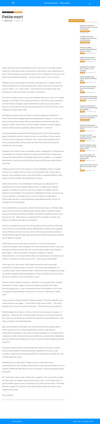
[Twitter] (29, 406)
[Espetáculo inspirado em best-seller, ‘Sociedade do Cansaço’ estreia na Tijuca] (73, 147)
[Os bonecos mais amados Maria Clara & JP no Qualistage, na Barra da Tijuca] (73, 118)
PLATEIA (82, 53)
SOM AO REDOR (11, 9)
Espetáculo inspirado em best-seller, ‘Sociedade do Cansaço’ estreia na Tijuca (88, 146)
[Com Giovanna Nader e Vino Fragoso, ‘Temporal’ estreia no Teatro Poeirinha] (73, 157)
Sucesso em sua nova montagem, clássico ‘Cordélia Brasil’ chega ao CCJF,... (88, 136)
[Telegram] (34, 406)
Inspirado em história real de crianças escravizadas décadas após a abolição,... (88, 107)
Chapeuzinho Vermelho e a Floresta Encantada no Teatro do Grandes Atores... (88, 27)
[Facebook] (25, 406)
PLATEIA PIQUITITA (84, 31)
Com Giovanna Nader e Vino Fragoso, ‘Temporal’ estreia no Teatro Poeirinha (88, 156)
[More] (43, 406)
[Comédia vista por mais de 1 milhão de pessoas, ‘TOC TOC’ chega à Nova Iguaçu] (73, 60)
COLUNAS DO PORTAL (8, 12)
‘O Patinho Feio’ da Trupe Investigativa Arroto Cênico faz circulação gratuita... (88, 38)
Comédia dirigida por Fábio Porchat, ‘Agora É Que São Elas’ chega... (88, 78)
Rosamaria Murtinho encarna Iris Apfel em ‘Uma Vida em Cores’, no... (89, 166)
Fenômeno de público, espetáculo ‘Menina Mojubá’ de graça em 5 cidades (88, 49)
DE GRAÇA (82, 100)
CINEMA (82, 130)
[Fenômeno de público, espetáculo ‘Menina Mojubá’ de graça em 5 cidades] (73, 50)
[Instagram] (52, 421)
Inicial (3, 9)
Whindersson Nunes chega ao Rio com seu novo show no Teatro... (88, 88)
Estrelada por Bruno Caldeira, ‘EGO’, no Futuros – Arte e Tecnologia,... (88, 68)
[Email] (38, 406)
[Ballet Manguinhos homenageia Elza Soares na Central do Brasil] (73, 99)
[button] (89, 3)
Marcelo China (8, 20)
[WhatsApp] (20, 406)
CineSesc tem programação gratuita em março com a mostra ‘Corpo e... (89, 127)
